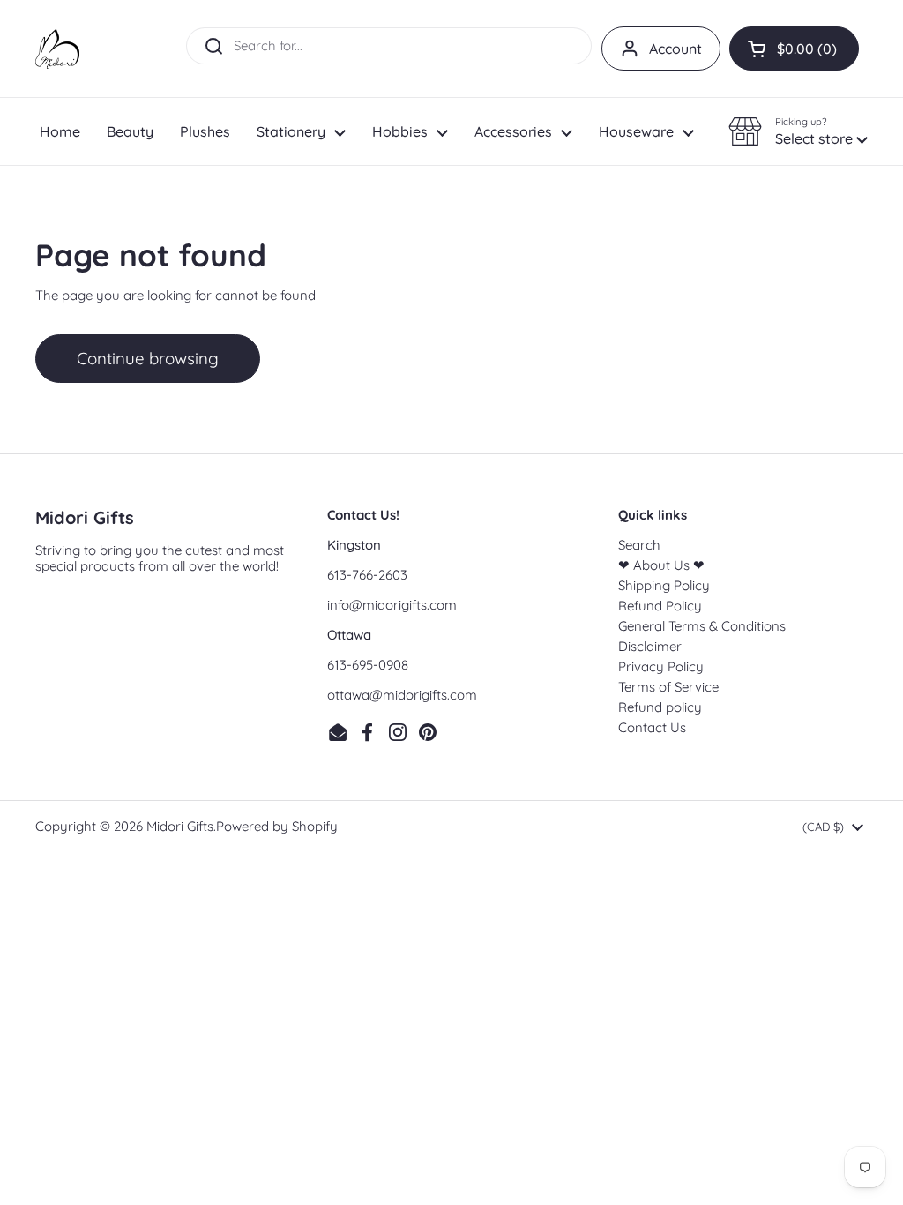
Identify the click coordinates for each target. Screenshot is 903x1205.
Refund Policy (660, 605)
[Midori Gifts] (57, 49)
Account (675, 48)
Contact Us (652, 727)
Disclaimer (650, 646)
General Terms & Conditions (702, 625)
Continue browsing (148, 358)
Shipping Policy (664, 585)
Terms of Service (668, 686)
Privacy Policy (661, 666)
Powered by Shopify (277, 826)
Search (639, 544)
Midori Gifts (179, 826)
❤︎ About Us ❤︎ (661, 565)
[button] (794, 48)
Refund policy (660, 707)
